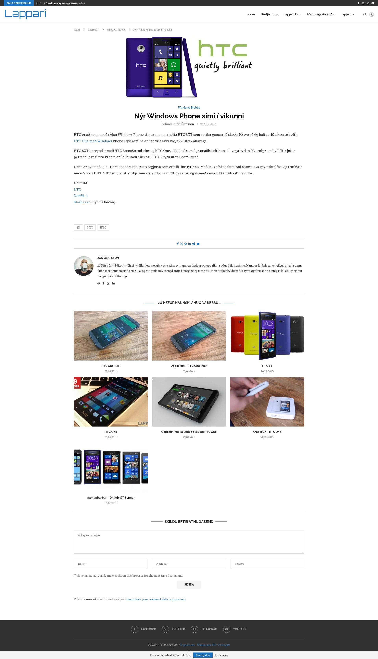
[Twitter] (363, 3)
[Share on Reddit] (193, 243)
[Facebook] (358, 3)
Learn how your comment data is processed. (156, 599)
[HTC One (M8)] (111, 336)
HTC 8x (267, 365)
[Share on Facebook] (178, 243)
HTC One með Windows (93, 140)
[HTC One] (111, 402)
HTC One (111, 431)
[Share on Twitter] (181, 243)
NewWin (81, 195)
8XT (90, 227)
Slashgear (82, 202)
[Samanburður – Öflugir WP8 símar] (111, 467)
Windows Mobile (116, 29)
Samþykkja (203, 655)
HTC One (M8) (110, 365)
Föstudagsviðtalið (319, 14)
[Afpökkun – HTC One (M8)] (189, 336)
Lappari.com (187, 645)
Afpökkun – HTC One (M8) (189, 365)
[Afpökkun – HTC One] (267, 402)
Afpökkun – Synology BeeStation (64, 3)
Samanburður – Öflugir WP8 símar (111, 497)
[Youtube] (373, 3)
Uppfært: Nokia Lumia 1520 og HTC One (189, 431)
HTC (77, 189)
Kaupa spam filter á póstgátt (213, 645)
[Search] (365, 14)
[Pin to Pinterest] (185, 243)
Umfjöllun (268, 14)
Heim (251, 14)
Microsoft (93, 29)
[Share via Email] (198, 243)
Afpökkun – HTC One (267, 431)
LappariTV (291, 14)
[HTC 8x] (267, 336)
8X (78, 227)
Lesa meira (221, 655)
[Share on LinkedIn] (189, 243)
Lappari (346, 14)
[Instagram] (368, 3)
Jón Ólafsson (185, 124)
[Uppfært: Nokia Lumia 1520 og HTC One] (189, 402)
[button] (36, 3)
